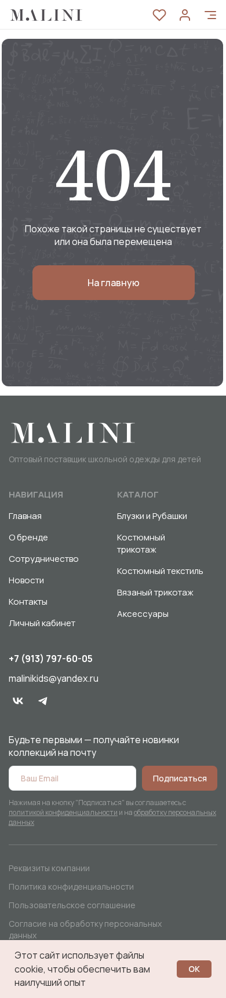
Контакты (28, 601)
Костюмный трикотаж (141, 543)
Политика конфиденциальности (71, 886)
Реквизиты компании (49, 867)
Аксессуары (143, 614)
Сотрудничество (44, 559)
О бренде (28, 537)
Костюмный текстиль (160, 571)
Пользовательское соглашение (72, 905)
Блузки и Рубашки (152, 516)
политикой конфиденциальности (63, 812)
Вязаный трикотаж (155, 592)
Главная (25, 516)
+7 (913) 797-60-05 (51, 658)
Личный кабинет (42, 623)
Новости (26, 580)
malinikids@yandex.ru (54, 678)
